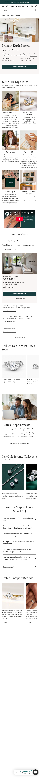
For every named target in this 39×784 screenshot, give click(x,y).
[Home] (20, 6)
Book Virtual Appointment (25, 245)
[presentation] (10, 110)
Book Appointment (19, 67)
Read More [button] (33, 56)
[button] (16, 772)
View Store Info (20, 298)
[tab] (19, 308)
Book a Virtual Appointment (19, 443)
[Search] (35, 241)
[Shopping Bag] (36, 6)
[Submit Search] (35, 10)
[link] (19, 2)
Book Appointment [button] (9, 311)
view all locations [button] (8, 245)
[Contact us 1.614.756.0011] (32, 6)
